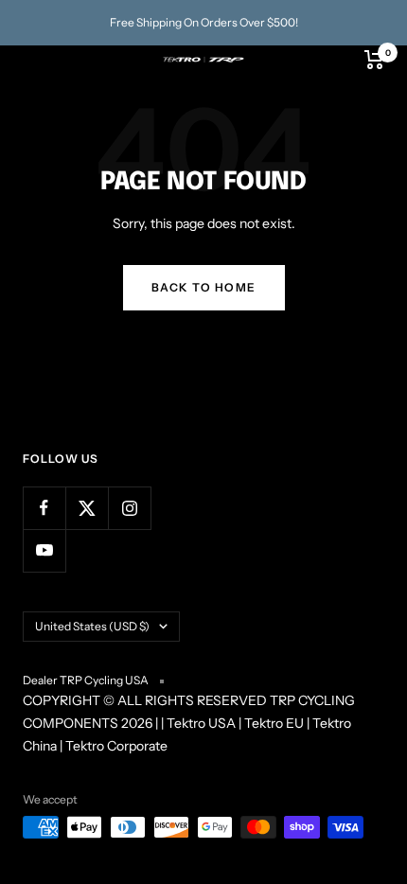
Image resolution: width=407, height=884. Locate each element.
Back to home (204, 287)
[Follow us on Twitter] (86, 507)
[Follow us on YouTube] (44, 550)
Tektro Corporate (116, 745)
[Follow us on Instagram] (129, 507)
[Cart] (374, 59)
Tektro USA (201, 723)
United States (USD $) (92, 626)
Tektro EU (274, 723)
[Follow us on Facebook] (44, 507)
